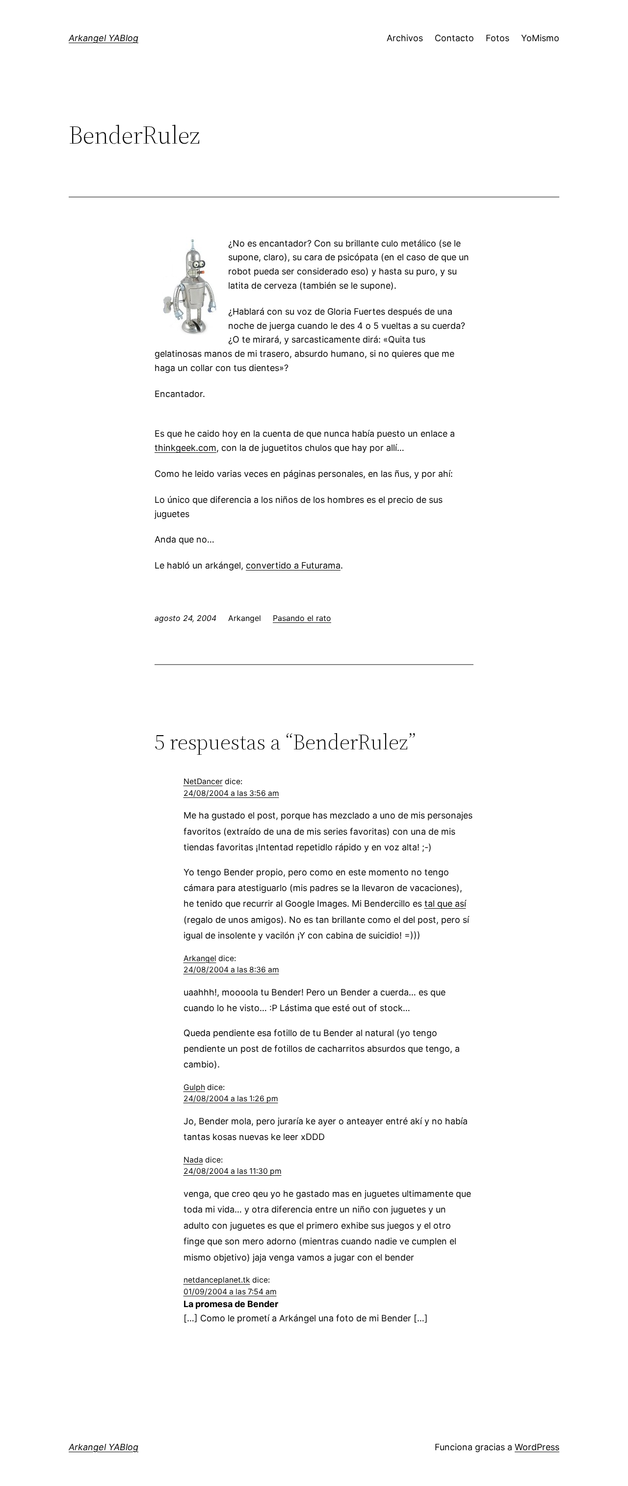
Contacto (454, 38)
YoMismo (540, 38)
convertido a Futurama (293, 565)
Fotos (497, 38)
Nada (193, 1159)
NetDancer (203, 781)
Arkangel (199, 958)
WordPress (537, 1447)
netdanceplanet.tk (216, 1280)
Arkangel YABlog (103, 38)
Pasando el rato (302, 618)
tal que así (445, 903)
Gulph (194, 1087)
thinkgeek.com (185, 448)
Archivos (405, 38)
